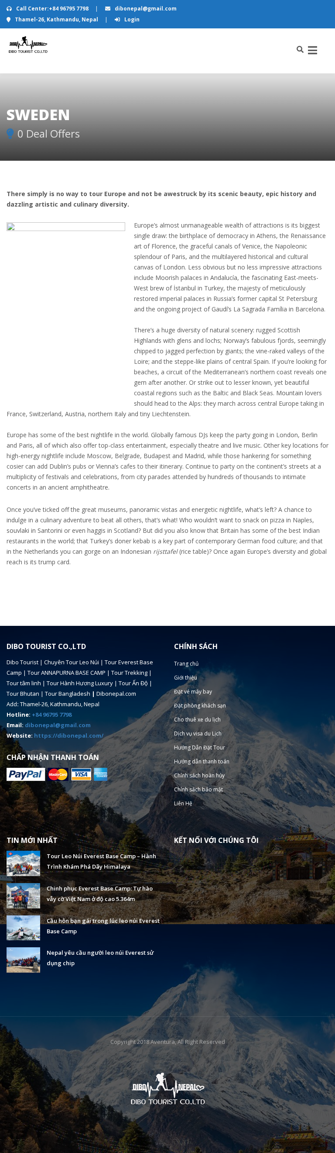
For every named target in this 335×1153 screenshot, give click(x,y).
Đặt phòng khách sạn (200, 705)
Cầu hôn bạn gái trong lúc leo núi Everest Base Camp (103, 926)
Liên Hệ (183, 803)
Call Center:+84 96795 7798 (52, 8)
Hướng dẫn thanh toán (201, 761)
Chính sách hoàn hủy (199, 775)
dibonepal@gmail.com (145, 8)
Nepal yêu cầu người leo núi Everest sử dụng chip (100, 958)
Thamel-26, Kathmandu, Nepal (56, 19)
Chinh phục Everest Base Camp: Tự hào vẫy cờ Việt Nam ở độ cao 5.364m (100, 893)
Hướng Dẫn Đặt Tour (199, 747)
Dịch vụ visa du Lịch (198, 733)
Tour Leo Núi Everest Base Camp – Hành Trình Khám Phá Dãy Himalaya (101, 861)
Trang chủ (186, 663)
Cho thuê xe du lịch (197, 719)
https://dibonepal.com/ (68, 735)
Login (131, 19)
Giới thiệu (185, 677)
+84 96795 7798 (52, 714)
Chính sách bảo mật (198, 789)
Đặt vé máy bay (193, 691)
